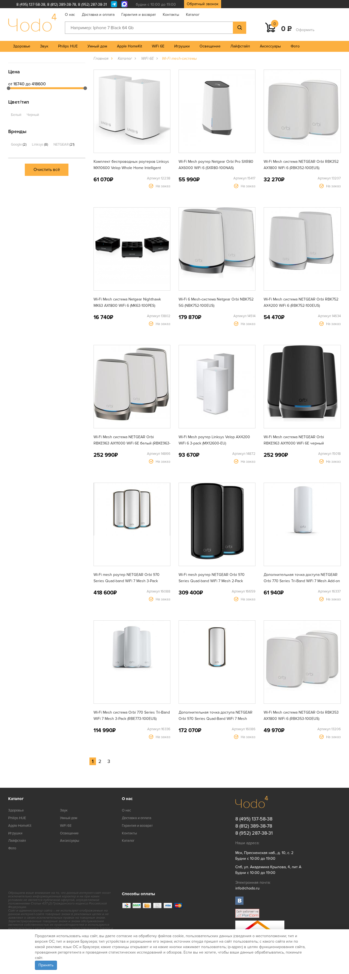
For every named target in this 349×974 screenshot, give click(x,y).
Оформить (305, 30)
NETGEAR (63, 144)
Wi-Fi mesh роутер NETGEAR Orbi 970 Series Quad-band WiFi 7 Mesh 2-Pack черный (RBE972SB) (212, 581)
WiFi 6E (158, 46)
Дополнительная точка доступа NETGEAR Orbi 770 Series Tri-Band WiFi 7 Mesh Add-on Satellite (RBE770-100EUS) (302, 581)
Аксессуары (270, 46)
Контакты (171, 14)
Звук (44, 46)
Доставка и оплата (98, 14)
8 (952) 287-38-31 (92, 4)
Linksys (39, 144)
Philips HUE (68, 46)
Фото (295, 46)
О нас (70, 14)
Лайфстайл (240, 46)
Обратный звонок (202, 4)
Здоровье (21, 46)
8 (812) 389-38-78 (61, 4)
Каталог (193, 14)
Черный (33, 115)
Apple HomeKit (129, 46)
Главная (101, 58)
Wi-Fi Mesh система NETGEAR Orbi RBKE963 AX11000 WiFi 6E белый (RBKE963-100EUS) (132, 443)
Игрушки (182, 46)
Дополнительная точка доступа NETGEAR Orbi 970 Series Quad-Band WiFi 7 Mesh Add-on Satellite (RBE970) (215, 718)
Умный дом (97, 46)
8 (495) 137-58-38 (30, 4)
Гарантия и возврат (138, 14)
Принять (45, 965)
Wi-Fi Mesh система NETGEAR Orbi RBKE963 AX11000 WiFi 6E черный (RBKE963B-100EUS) (294, 443)
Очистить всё (47, 169)
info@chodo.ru (247, 888)
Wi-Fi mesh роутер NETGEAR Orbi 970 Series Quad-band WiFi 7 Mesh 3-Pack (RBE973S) (127, 581)
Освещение (210, 46)
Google (18, 144)
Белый (16, 115)
